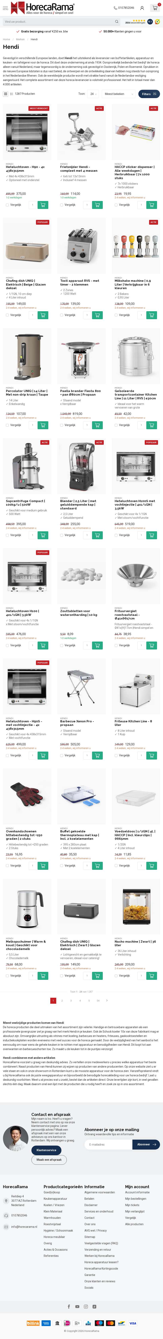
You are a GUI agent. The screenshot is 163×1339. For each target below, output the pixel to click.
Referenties (51, 1255)
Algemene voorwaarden (99, 1192)
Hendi (34, 39)
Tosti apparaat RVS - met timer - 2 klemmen (79, 282)
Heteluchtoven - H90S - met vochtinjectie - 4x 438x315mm (24, 725)
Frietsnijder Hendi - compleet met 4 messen (78, 168)
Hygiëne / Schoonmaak (58, 1230)
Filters (146, 94)
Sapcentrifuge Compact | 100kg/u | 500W (25, 502)
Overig (48, 1243)
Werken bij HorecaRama (99, 1255)
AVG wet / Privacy (95, 1230)
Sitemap (89, 1237)
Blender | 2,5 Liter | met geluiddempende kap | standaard (78, 504)
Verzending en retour (97, 1249)
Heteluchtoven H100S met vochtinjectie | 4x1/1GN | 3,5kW (135, 504)
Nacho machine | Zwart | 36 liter (135, 943)
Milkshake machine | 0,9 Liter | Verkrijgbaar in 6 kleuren (133, 284)
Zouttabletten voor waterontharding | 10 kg (78, 612)
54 (98, 1000)
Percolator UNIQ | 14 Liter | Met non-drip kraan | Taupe (27, 392)
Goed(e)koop (52, 1192)
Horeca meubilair (54, 1237)
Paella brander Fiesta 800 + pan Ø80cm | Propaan (80, 392)
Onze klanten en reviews (99, 1281)
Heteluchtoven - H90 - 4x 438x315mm (25, 168)
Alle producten (134, 1224)
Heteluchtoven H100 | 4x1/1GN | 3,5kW (22, 612)
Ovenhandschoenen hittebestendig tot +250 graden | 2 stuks (24, 835)
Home (6, 39)
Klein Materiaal (53, 1211)
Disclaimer (91, 1205)
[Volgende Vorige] (107, 1001)
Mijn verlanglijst (135, 1211)
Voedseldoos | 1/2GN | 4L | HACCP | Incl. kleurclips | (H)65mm (135, 835)
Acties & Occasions (56, 1249)
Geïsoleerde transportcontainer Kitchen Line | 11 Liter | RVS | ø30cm (136, 394)
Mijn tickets (132, 1205)
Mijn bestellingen (135, 1198)
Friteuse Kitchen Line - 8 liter (133, 723)
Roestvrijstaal (52, 1224)
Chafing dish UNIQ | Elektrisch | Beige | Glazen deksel (26, 284)
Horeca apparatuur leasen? (101, 1262)
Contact (89, 1217)
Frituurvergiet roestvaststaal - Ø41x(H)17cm (127, 614)
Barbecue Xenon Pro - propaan (77, 723)
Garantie (89, 1275)
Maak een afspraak (49, 1159)
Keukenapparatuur (55, 1198)
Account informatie (137, 1192)
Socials (88, 1287)
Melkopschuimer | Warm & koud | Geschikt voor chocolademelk (26, 945)
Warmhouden (52, 1217)
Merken (20, 39)
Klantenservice (46, 1150)
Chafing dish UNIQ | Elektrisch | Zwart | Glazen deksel (80, 945)
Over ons (90, 1224)
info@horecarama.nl (24, 1226)
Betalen (89, 1198)
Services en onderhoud (98, 1211)
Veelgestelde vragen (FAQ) (101, 1243)
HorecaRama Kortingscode (101, 1268)
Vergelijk (15, 204)
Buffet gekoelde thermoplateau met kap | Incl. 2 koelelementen (79, 835)
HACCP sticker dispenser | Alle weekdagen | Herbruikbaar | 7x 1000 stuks (134, 172)
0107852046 (126, 7)
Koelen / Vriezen (54, 1205)
